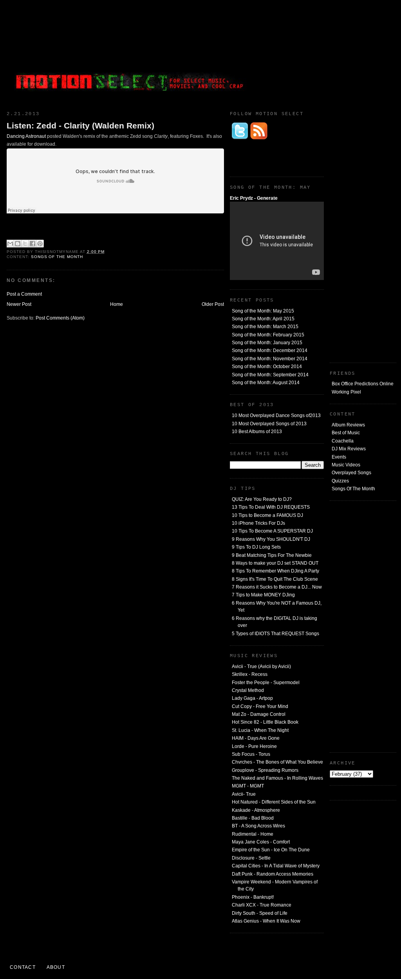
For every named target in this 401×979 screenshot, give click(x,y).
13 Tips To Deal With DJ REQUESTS (271, 507)
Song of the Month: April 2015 (263, 319)
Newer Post (19, 304)
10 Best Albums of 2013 (257, 431)
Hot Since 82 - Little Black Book (265, 722)
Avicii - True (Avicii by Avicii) (261, 666)
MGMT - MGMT (248, 786)
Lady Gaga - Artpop (252, 698)
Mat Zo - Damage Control (258, 714)
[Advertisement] (337, 53)
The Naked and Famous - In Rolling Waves (277, 778)
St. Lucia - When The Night (260, 730)
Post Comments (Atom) (60, 318)
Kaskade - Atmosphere (256, 810)
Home (116, 304)
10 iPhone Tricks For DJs (258, 523)
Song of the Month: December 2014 (269, 350)
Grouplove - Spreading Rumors (265, 770)
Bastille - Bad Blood (253, 818)
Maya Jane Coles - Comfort (261, 842)
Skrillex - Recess (249, 674)
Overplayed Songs (351, 472)
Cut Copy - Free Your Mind (260, 706)
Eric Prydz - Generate (254, 198)
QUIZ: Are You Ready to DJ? (262, 499)
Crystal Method (248, 690)
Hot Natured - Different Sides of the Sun (274, 802)
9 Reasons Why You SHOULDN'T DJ (271, 539)
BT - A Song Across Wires (258, 826)
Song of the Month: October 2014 (267, 366)
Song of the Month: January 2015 (267, 342)
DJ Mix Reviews (349, 449)
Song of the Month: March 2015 (265, 326)
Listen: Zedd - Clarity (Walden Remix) (80, 125)
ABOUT (56, 967)
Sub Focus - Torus (251, 754)
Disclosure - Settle (251, 858)
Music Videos (346, 465)
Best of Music (346, 432)
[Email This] (10, 243)
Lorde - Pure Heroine (254, 746)
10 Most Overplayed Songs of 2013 (269, 423)
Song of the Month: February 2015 (268, 335)
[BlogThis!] (18, 243)
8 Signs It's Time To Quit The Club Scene (275, 579)
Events (339, 457)
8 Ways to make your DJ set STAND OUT (275, 563)
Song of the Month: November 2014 (269, 358)
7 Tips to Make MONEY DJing (263, 595)
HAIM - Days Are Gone (256, 738)
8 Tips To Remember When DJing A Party (275, 571)
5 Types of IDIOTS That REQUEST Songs (275, 633)
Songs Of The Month (353, 488)
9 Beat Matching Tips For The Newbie (272, 555)
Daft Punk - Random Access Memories (272, 874)
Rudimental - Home (252, 834)
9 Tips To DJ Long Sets (256, 547)
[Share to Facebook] (32, 243)
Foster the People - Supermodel (266, 682)
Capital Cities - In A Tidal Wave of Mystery (276, 866)
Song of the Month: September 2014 (270, 375)
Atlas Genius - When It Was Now (266, 921)
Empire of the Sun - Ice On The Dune (271, 850)
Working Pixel (346, 392)
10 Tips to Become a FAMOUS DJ (267, 515)
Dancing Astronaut (26, 136)
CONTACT (23, 967)
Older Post (213, 304)
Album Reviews (348, 425)
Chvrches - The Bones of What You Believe (277, 762)
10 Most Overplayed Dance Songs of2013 (276, 415)
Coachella (343, 441)
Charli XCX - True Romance (261, 905)
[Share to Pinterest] (40, 243)
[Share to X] (25, 243)
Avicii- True (244, 794)
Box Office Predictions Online (363, 384)
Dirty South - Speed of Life (259, 913)
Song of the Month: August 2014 (266, 382)
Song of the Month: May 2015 (263, 311)
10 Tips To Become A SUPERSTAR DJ (272, 531)
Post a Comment (24, 294)
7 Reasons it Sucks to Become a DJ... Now (277, 587)
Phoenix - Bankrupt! (253, 897)
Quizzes (340, 481)
